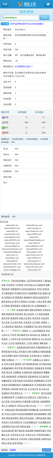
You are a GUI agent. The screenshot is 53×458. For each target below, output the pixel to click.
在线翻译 (17, 372)
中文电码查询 (40, 385)
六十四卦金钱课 (42, 314)
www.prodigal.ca (12, 246)
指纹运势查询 (36, 310)
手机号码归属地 (18, 281)
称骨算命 (19, 314)
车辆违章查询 (42, 347)
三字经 (29, 343)
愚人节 (4, 405)
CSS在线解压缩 (30, 422)
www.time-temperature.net (34, 237)
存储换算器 (39, 368)
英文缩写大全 (16, 393)
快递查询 (41, 285)
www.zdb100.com (12, 240)
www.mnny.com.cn (34, 255)
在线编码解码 (7, 368)
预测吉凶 (10, 314)
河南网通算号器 (34, 293)
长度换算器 (27, 372)
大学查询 (19, 285)
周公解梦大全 (23, 335)
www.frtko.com (12, 258)
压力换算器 (44, 376)
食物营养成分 (40, 430)
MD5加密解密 (40, 414)
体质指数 (29, 430)
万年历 (13, 335)
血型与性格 (17, 443)
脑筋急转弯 (9, 397)
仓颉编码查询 (27, 385)
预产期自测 (19, 430)
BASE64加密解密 (25, 414)
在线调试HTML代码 (10, 426)
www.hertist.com (12, 234)
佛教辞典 (43, 343)
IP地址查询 (10, 410)
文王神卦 (36, 322)
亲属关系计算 (27, 306)
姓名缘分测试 (23, 310)
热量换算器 (6, 380)
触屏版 (4, 450)
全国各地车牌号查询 (26, 347)
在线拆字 (12, 405)
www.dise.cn (12, 231)
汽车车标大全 (30, 285)
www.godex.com (34, 252)
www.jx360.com (34, 234)
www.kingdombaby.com (34, 240)
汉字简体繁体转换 (30, 364)
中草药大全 (30, 435)
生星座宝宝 (46, 439)
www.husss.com (12, 243)
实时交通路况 (33, 351)
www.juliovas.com (34, 225)
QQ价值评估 (16, 401)
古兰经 (11, 343)
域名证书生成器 (26, 418)
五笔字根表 (17, 380)
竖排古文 (32, 397)
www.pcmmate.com (12, 264)
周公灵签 (38, 326)
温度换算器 (38, 372)
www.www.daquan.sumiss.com (34, 264)
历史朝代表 (26, 339)
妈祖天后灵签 (25, 318)
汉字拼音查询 (45, 364)
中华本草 (23, 439)
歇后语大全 (35, 335)
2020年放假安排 (28, 289)
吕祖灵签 (45, 318)
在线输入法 (38, 360)
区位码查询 (28, 380)
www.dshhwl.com (12, 228)
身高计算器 (6, 443)
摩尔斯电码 (28, 368)
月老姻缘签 (28, 326)
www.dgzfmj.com (12, 237)
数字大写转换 (20, 301)
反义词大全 (44, 389)
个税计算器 (41, 301)
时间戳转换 (33, 410)
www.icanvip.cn (34, 228)
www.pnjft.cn (12, 261)
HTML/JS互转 (10, 414)
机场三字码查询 (19, 351)
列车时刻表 (24, 356)
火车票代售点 (35, 356)
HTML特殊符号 (15, 422)
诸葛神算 (14, 318)
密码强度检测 (21, 410)
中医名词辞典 (34, 439)
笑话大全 (21, 405)
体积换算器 (11, 376)
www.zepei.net (34, 270)
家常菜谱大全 (7, 301)
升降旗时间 (15, 289)
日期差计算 (9, 297)
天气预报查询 (7, 293)
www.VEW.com (34, 258)
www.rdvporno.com (34, 231)
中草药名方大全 (17, 435)
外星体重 (26, 401)
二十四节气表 (14, 339)
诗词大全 (23, 389)
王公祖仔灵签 (16, 322)
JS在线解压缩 (44, 422)
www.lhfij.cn (20, 29)
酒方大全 (5, 439)
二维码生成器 (40, 418)
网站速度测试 (12, 418)
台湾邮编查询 (40, 306)
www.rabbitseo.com (34, 246)
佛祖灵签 (18, 326)
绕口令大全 (31, 405)
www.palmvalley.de (12, 252)
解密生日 (36, 339)
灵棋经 (44, 322)
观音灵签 (5, 318)
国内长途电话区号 (41, 297)
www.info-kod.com (34, 267)
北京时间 (10, 285)
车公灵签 (5, 322)
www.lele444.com (34, 249)
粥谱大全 (14, 439)
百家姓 (44, 335)
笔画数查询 (39, 380)
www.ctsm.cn (12, 255)
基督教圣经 (20, 343)
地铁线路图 (45, 351)
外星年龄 (35, 401)
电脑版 (13, 450)
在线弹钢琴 (45, 401)
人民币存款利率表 (34, 281)
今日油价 (31, 301)
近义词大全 (33, 389)
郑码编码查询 (14, 385)
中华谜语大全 (21, 397)
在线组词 (5, 393)
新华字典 (18, 368)
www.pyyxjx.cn (34, 261)
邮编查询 (28, 297)
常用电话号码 (20, 293)
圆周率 (18, 364)
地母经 (36, 343)
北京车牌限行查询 (9, 356)
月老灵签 (27, 322)
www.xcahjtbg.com (12, 270)
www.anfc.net (12, 225)
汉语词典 (14, 389)
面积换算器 (33, 376)
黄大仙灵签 (29, 314)
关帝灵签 (36, 318)
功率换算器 (22, 376)
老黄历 (25, 331)
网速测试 (19, 297)
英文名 (9, 372)
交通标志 (10, 360)
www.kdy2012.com (12, 267)
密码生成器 (25, 426)
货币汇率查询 (43, 289)
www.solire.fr (34, 243)
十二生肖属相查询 (37, 331)
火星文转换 (42, 397)
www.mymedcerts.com (12, 249)
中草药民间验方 (43, 435)
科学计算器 (9, 364)
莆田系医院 (15, 306)
